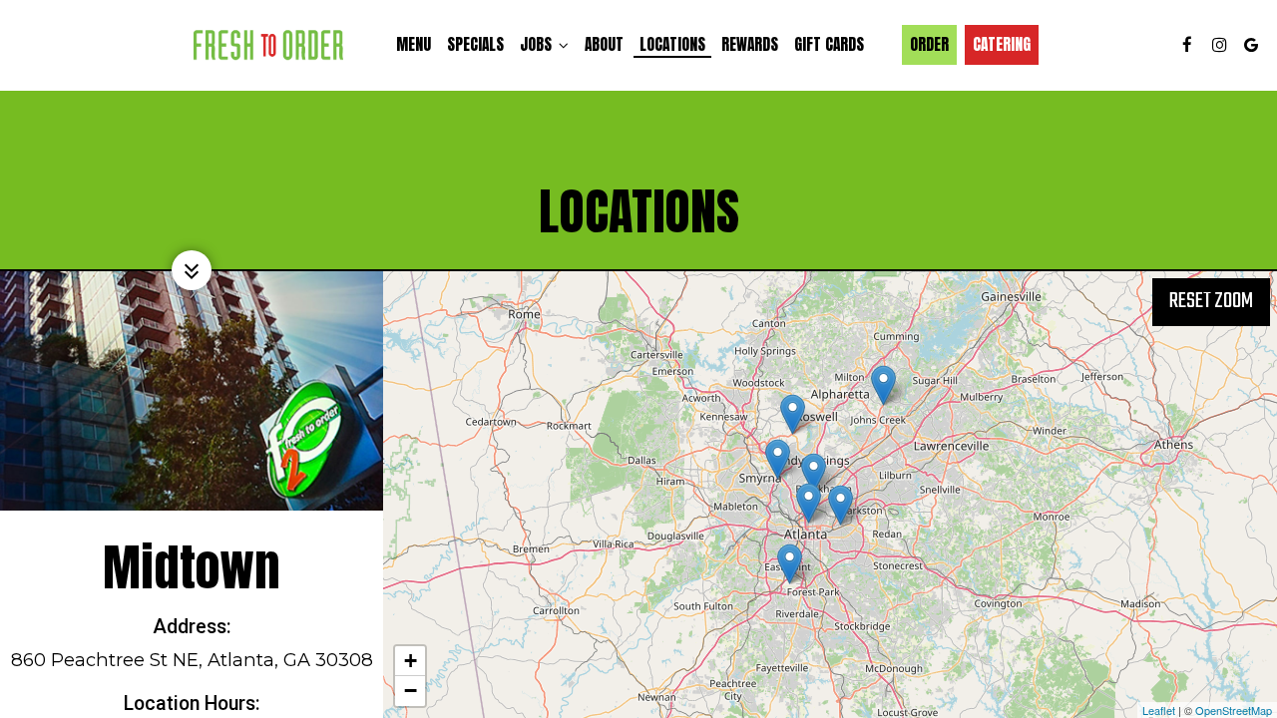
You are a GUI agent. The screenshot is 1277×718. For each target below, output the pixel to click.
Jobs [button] (538, 45)
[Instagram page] (1219, 45)
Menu (413, 45)
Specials (475, 45)
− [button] (410, 690)
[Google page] (1251, 45)
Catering (1002, 44)
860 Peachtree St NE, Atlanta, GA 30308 (192, 659)
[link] (268, 45)
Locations (672, 45)
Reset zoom (1211, 301)
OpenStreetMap (1233, 710)
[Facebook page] (1187, 45)
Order (929, 44)
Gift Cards (829, 45)
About (604, 45)
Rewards (749, 45)
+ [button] (410, 660)
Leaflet (1158, 710)
